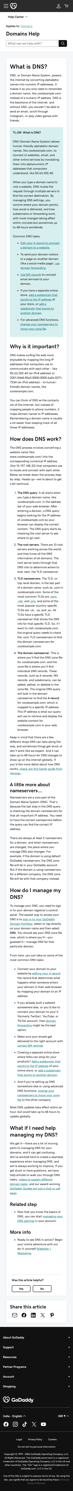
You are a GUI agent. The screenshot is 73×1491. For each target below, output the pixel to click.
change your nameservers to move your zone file (38, 1095)
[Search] (63, 43)
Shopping (9, 1386)
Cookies (52, 1439)
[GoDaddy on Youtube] (43, 1426)
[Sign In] (58, 6)
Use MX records (30, 274)
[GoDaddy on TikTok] (25, 1426)
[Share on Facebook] (24, 1315)
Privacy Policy (35, 1439)
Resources (9, 1356)
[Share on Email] (14, 1315)
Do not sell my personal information (36, 1446)
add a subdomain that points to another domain (37, 308)
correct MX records (30, 1045)
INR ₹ (62, 1415)
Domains (26, 25)
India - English (12, 1415)
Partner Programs (14, 1366)
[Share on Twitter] (42, 1315)
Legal (19, 1439)
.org (32, 600)
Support (8, 1347)
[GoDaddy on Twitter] (34, 1426)
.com (53, 596)
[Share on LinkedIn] (33, 1315)
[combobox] (32, 43)
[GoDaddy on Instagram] (15, 1426)
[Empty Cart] (66, 6)
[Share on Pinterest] (52, 1315)
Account (8, 1376)
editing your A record (46, 973)
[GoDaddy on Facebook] (6, 1426)
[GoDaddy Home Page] (18, 1400)
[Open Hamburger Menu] (4, 6)
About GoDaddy (13, 1337)
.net (20, 600)
